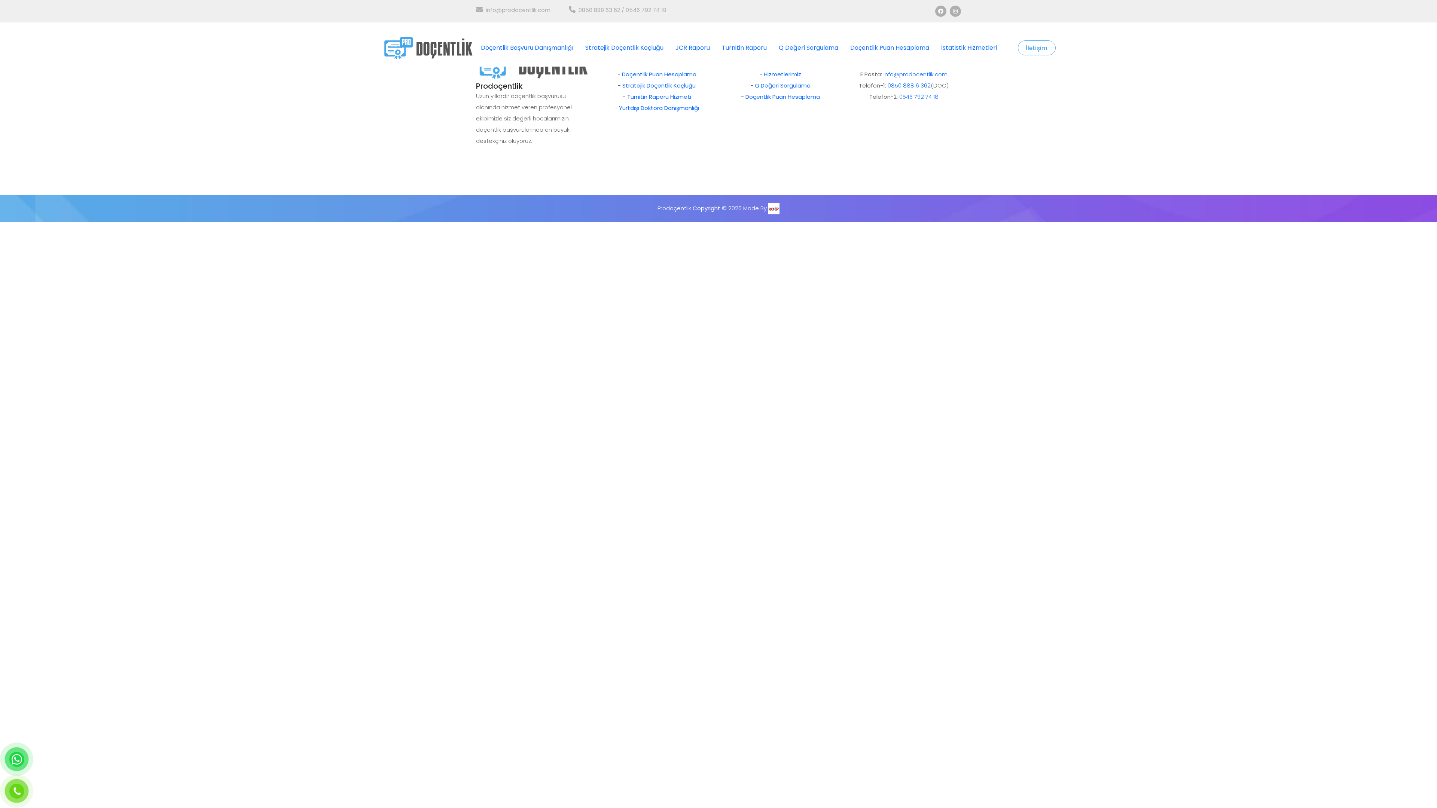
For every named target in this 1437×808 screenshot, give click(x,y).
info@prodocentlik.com (518, 10)
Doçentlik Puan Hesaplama (889, 47)
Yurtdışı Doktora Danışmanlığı (659, 108)
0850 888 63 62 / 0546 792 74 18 (622, 10)
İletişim (1036, 48)
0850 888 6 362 (909, 85)
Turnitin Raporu (744, 47)
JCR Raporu (692, 47)
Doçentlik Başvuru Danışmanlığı (527, 47)
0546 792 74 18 (919, 97)
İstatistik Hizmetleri (969, 47)
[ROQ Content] (773, 208)
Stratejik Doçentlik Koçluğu (624, 47)
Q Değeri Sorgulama (808, 47)
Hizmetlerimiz (782, 74)
